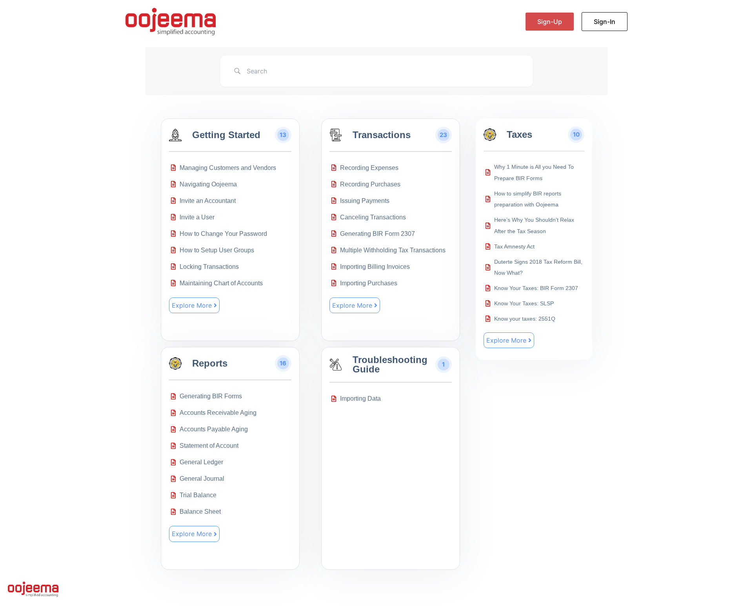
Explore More (192, 305)
